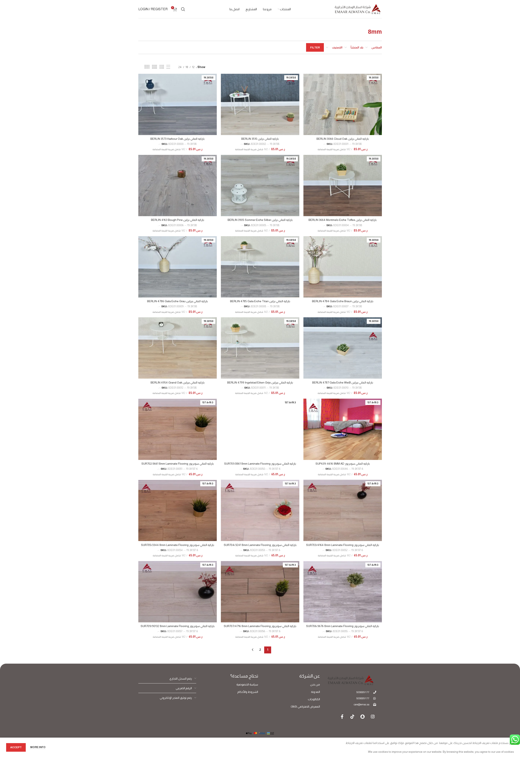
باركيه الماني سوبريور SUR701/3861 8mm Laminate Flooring (260, 463)
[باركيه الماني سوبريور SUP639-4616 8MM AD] (342, 429)
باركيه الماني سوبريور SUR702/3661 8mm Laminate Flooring (177, 463)
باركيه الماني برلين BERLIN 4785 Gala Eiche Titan (260, 301)
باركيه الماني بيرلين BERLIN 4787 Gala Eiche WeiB (342, 382)
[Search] (183, 9)
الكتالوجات (314, 699)
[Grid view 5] (154, 66)
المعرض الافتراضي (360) (305, 706)
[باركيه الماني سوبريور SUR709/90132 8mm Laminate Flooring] (177, 591)
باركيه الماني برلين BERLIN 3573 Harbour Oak (177, 138)
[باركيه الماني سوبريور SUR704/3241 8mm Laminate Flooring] (260, 510)
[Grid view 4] (162, 66)
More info (38, 747)
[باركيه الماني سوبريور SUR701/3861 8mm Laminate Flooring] (260, 429)
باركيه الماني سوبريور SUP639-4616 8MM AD (342, 463)
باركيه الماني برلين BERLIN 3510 (260, 138)
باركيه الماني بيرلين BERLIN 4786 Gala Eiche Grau (177, 301)
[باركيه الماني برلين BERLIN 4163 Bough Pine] (177, 185)
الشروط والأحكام (247, 691)
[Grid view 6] (147, 66)
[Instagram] (373, 716)
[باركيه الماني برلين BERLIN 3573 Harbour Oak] (177, 104)
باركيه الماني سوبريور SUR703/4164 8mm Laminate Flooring (342, 545)
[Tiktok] (352, 716)
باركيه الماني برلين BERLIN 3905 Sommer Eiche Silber (260, 219)
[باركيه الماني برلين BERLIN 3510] (260, 104)
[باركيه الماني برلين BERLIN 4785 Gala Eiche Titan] (260, 266)
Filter (315, 47)
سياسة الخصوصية (247, 684)
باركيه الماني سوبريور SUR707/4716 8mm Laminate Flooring (260, 626)
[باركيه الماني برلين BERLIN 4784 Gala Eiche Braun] (342, 266)
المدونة (315, 691)
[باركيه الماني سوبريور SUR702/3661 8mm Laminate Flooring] (177, 429)
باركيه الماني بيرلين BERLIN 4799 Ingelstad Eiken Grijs (260, 382)
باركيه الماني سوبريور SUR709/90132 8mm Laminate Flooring (178, 626)
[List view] (168, 66)
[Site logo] (357, 8)
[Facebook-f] (342, 716)
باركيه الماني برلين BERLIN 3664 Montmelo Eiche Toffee (343, 219)
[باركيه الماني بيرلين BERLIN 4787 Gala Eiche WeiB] (342, 348)
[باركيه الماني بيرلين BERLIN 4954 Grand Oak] (177, 348)
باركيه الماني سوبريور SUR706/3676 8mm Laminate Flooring (342, 626)
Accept (16, 747)
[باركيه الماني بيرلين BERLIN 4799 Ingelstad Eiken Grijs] (260, 348)
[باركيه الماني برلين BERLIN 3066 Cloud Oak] (342, 104)
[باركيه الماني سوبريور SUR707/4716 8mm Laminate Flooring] (260, 591)
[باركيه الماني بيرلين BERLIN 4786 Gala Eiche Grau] (177, 266)
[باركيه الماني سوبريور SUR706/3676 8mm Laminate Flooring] (342, 591)
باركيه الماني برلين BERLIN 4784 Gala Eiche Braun (342, 301)
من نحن (315, 684)
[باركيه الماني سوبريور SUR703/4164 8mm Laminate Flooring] (342, 510)
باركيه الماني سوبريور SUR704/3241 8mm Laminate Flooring (260, 545)
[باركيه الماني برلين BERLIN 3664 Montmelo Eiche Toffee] (342, 185)
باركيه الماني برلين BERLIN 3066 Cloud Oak (342, 138)
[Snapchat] (362, 716)
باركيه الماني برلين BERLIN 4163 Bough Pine (177, 219)
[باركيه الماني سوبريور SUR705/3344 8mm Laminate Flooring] (177, 510)
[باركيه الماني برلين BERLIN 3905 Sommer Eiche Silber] (260, 185)
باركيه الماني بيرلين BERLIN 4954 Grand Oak (178, 382)
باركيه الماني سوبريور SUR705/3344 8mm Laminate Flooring (177, 545)
